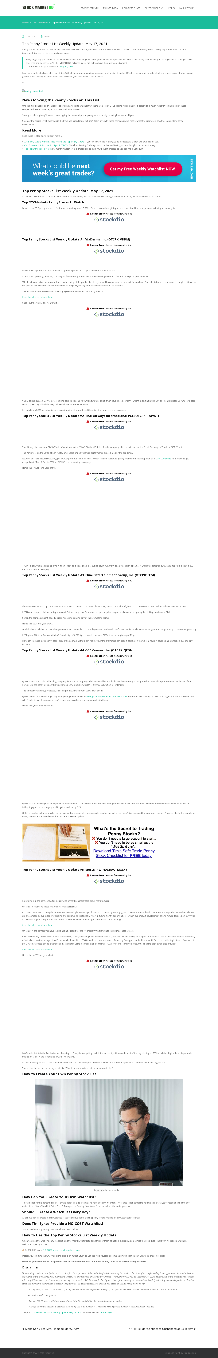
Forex (171, 8)
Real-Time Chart (131, 8)
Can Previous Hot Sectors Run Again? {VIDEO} (46, 145)
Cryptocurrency (154, 8)
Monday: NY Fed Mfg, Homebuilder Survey (52, 1329)
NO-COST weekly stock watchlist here (61, 1250)
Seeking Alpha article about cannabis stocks (106, 696)
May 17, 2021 (66, 66)
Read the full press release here (37, 297)
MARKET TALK (186, 8)
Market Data (110, 8)
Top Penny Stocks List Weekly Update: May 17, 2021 (56, 1312)
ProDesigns (190, 1352)
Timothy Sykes (107, 1312)
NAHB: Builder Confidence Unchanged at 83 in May (161, 1329)
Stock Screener (90, 8)
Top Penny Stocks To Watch (38, 148)
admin (47, 36)
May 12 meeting (163, 458)
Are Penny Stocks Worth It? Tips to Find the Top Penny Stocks (54, 141)
